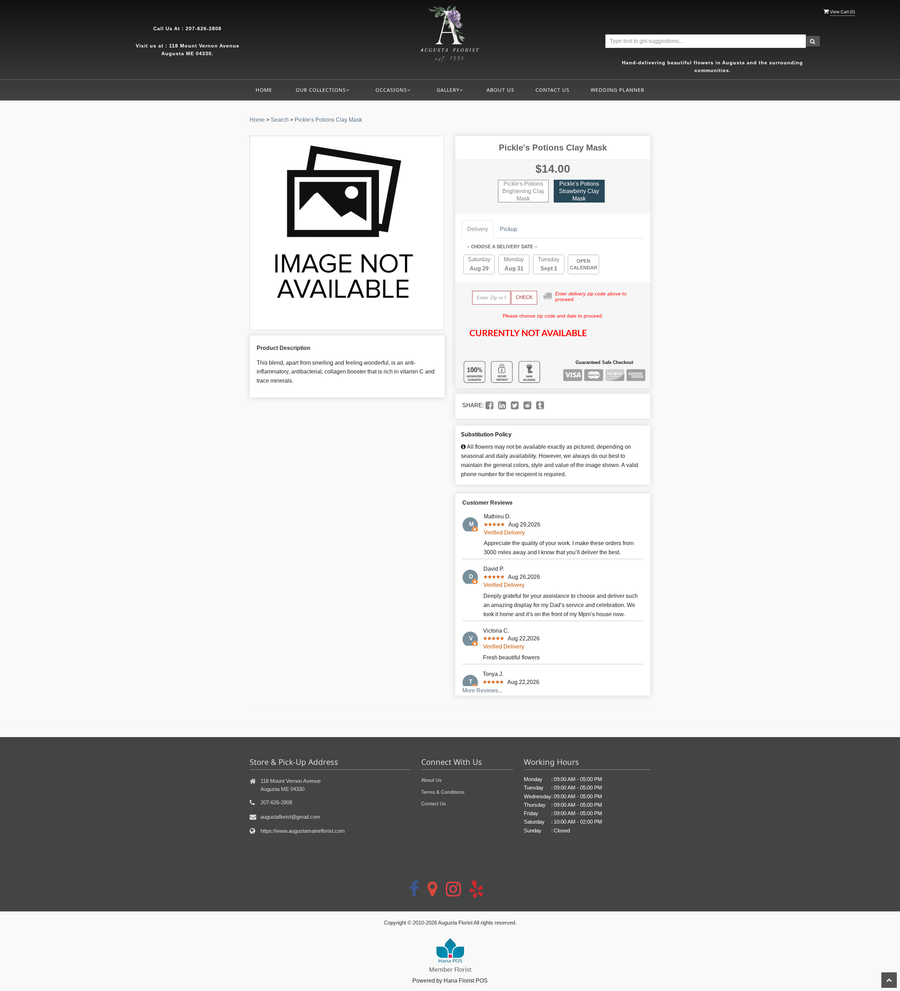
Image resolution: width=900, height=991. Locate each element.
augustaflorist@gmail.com (290, 817)
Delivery (477, 229)
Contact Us (552, 90)
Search (280, 120)
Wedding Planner (617, 90)
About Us (500, 90)
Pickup (508, 229)
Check (524, 297)
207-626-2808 (203, 28)
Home (264, 90)
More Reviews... (482, 690)
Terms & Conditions (442, 792)
